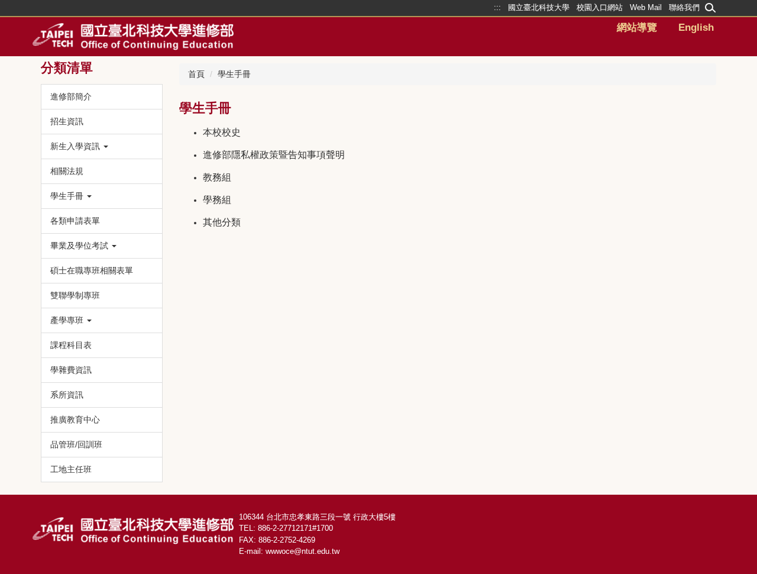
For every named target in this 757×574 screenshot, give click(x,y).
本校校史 (222, 132)
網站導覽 (637, 27)
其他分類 (222, 222)
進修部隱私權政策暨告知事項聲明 (274, 155)
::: (236, 515)
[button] (101, 146)
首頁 (196, 74)
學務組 (217, 200)
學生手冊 (234, 74)
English (696, 27)
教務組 (217, 177)
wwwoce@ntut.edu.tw (302, 551)
